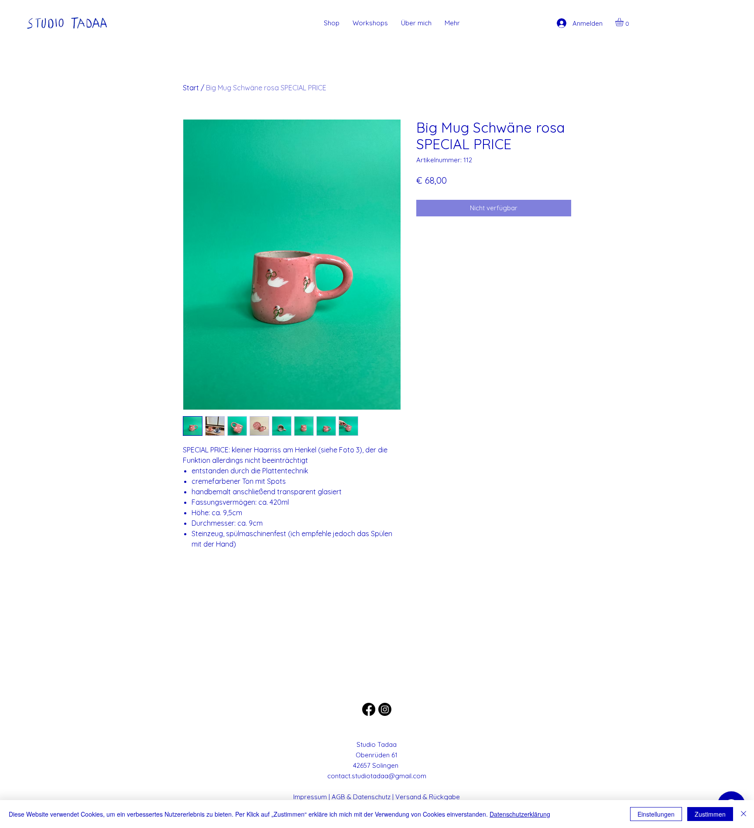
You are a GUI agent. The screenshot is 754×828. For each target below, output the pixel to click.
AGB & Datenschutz (361, 797)
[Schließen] (743, 814)
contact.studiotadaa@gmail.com (376, 776)
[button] (624, 22)
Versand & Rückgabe (427, 797)
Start (191, 87)
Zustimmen (710, 814)
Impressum (310, 797)
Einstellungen (656, 814)
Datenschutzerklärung (520, 814)
